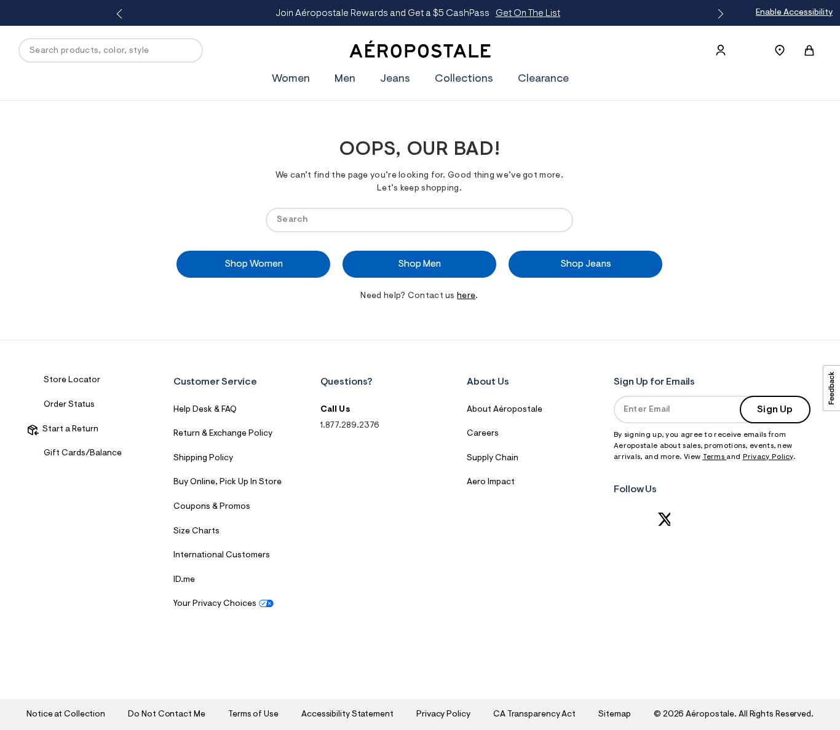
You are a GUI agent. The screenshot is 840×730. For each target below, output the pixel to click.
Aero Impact (491, 482)
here (466, 296)
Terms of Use (253, 714)
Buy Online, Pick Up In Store (227, 482)
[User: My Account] (720, 50)
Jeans (395, 79)
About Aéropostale (504, 410)
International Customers (221, 555)
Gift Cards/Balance (83, 453)
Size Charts (196, 531)
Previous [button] (121, 14)
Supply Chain (492, 458)
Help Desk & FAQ (205, 410)
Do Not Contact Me (166, 714)
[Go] (557, 220)
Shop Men (419, 264)
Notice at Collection (65, 714)
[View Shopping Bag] (809, 50)
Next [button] (718, 14)
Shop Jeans (585, 264)
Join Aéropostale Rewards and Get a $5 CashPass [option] (417, 13)
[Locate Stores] (779, 50)
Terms (715, 457)
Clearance (543, 79)
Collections (464, 79)
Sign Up (775, 410)
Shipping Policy (203, 458)
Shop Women (253, 264)
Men (345, 79)
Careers (483, 434)
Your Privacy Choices (214, 604)
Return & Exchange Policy (222, 434)
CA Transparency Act (534, 714)
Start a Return (68, 429)
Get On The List (528, 13)
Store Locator (72, 380)
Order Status (69, 405)
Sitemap (614, 714)
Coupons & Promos (211, 507)
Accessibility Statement (347, 714)
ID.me (184, 580)
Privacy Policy (768, 457)
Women (291, 79)
